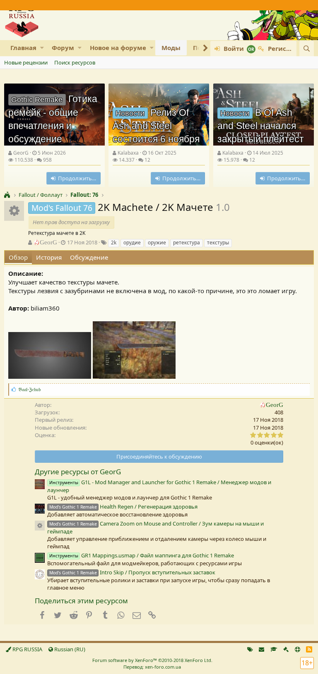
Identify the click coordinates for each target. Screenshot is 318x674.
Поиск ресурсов (74, 62)
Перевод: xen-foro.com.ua (152, 667)
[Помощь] (297, 649)
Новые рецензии (26, 62)
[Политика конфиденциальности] (286, 649)
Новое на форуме (118, 47)
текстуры (218, 242)
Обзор (18, 257)
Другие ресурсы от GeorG (78, 471)
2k (113, 242)
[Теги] (250, 649)
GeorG (21, 152)
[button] (42, 47)
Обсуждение (89, 257)
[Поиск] (306, 48)
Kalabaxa (128, 152)
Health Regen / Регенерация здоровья (123, 506)
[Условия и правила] (274, 649)
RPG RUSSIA (26, 649)
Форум (63, 47)
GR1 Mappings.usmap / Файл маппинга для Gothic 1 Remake (141, 555)
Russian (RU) (69, 649)
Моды (171, 47)
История (49, 257)
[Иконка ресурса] (40, 526)
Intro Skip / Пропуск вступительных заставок (132, 572)
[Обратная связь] (261, 649)
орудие (132, 242)
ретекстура (186, 242)
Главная (23, 47)
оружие (157, 242)
